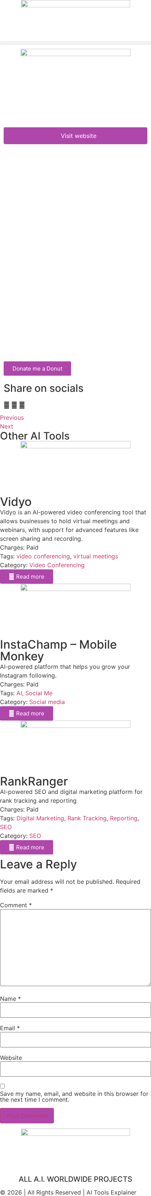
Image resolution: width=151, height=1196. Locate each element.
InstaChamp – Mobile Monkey (58, 650)
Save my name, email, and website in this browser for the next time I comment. (74, 1096)
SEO (6, 827)
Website (11, 1058)
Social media (47, 701)
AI (19, 693)
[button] (75, 43)
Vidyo (16, 502)
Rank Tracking (87, 818)
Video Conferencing (57, 565)
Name (10, 999)
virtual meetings (95, 556)
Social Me (38, 693)
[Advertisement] (75, 282)
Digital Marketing (40, 818)
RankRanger (34, 781)
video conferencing (43, 556)
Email (10, 1028)
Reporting (123, 818)
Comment (16, 905)
